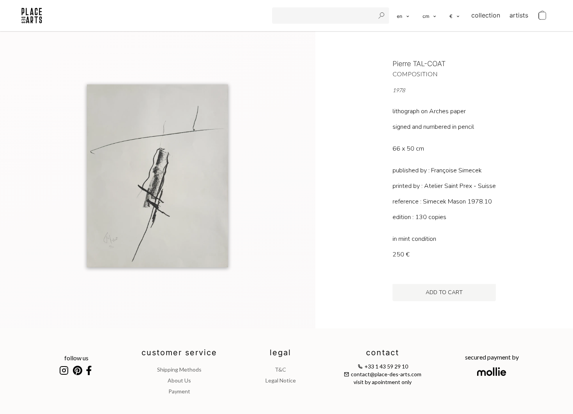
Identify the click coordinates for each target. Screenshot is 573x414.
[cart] (542, 15)
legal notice (280, 380)
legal (280, 352)
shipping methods (179, 369)
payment (179, 391)
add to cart (444, 292)
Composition (415, 73)
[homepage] (31, 15)
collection (485, 15)
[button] (429, 15)
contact (382, 352)
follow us (76, 357)
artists (518, 15)
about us (179, 380)
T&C (280, 369)
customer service (179, 352)
